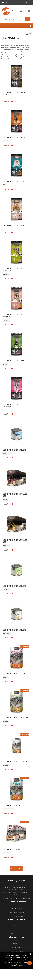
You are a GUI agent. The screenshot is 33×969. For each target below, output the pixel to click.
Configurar (13, 965)
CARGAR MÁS (16, 868)
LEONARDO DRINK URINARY (15, 762)
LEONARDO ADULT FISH (13, 182)
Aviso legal (16, 943)
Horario (4, 2)
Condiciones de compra (16, 930)
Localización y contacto (16, 912)
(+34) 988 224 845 (8, 899)
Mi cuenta (16, 926)
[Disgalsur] (16, 11)
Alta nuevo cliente (16, 934)
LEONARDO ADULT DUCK (14, 138)
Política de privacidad (17, 947)
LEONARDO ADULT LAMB (14, 361)
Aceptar (21, 965)
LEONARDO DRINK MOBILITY (15, 718)
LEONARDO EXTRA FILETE (14, 450)
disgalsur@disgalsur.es (23, 899)
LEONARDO (10, 37)
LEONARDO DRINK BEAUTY (15, 674)
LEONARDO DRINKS (12, 806)
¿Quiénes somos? (17, 908)
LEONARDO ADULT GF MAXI (15, 225)
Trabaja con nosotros (16, 916)
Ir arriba (29, 963)
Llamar (11, 2)
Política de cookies (17, 951)
